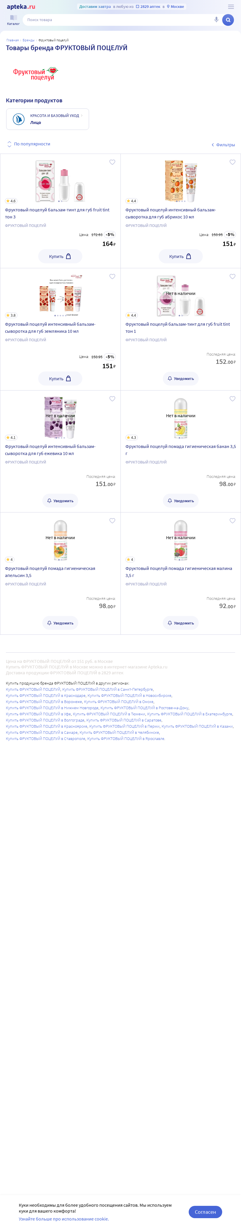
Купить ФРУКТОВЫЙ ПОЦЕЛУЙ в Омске (118, 701)
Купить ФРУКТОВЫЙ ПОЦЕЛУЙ (33, 689)
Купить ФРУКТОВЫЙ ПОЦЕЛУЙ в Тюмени (109, 714)
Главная (12, 40)
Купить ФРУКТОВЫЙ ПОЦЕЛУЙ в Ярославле (125, 738)
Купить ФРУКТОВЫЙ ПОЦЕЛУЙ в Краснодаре (46, 695)
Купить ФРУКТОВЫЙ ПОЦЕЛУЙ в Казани (197, 726)
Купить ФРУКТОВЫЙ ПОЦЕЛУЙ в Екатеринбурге (189, 714)
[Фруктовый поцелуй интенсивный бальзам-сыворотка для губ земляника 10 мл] (60, 329)
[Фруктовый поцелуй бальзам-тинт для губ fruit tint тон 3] (60, 211)
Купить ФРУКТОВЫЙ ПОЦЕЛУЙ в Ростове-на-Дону (144, 707)
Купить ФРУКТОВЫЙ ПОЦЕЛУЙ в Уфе (38, 714)
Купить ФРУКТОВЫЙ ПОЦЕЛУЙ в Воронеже (44, 701)
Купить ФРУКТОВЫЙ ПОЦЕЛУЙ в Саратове (123, 720)
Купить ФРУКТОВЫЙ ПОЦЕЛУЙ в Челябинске (119, 732)
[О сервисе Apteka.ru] (231, 7)
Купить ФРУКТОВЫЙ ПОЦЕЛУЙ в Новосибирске (129, 695)
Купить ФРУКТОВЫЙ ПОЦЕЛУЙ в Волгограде (45, 720)
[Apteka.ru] (21, 7)
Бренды (29, 40)
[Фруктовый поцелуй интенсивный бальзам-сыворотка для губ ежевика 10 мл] (60, 451)
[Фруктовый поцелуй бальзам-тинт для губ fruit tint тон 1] (181, 329)
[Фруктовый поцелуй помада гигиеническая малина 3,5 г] (181, 573)
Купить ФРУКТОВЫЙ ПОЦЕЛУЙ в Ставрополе (45, 738)
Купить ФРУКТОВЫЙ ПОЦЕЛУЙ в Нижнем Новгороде (52, 707)
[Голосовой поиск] (216, 20)
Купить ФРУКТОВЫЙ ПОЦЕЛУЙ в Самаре (42, 732)
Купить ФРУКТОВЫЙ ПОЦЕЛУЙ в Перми (124, 726)
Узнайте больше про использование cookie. (64, 1219)
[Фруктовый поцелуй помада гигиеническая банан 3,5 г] (181, 451)
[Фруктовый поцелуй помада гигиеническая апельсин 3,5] (60, 573)
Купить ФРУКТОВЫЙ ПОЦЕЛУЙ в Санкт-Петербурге (107, 689)
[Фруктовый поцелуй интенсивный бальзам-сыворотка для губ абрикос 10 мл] (181, 211)
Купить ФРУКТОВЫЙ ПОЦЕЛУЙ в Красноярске (46, 726)
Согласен (205, 1211)
